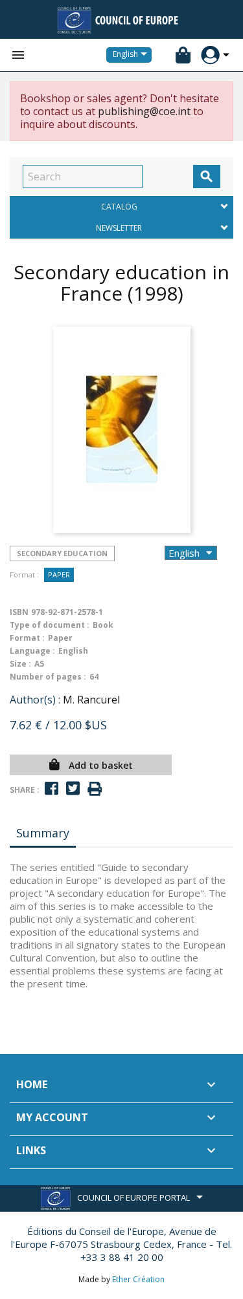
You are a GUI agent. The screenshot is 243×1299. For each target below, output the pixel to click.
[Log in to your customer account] (210, 55)
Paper (59, 574)
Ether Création (138, 1279)
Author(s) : (35, 699)
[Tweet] (73, 788)
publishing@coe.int (144, 111)
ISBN (19, 612)
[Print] (94, 789)
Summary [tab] (42, 833)
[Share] (51, 788)
